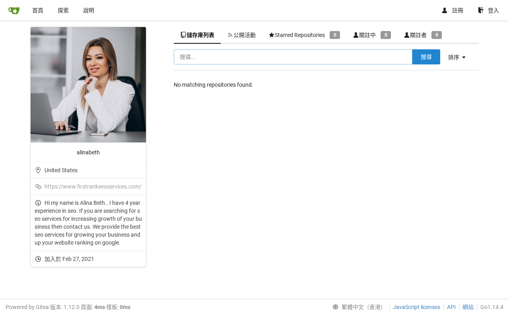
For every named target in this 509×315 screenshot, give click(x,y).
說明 (88, 10)
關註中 (373, 35)
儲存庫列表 (200, 35)
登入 (493, 10)
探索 (63, 10)
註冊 (457, 10)
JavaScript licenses (416, 307)
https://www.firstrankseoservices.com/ (93, 186)
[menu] (460, 57)
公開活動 (244, 35)
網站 (468, 307)
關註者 (424, 35)
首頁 (37, 10)
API (451, 307)
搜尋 (426, 57)
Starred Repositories (305, 35)
